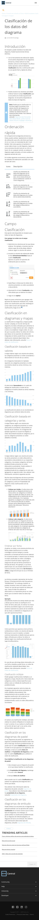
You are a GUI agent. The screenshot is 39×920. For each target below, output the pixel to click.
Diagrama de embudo (24, 823)
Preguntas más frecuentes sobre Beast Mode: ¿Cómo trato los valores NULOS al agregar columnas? (20, 118)
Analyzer (11, 16)
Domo (3, 13)
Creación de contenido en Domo (15, 13)
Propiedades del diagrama (18, 795)
